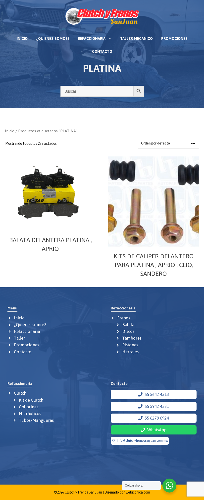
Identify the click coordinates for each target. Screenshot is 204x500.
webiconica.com (138, 492)
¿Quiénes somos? (52, 38)
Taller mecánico (136, 38)
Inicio (22, 38)
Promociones (174, 38)
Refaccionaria (91, 38)
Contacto (102, 51)
